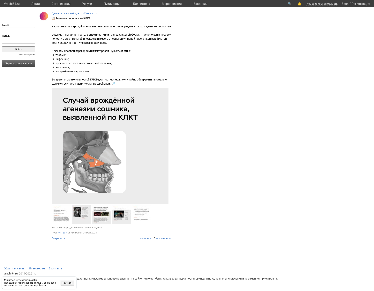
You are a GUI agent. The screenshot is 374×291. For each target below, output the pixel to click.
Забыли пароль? (27, 54)
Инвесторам (37, 268)
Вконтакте (55, 268)
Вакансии (200, 4)
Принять (67, 282)
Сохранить (58, 238)
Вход (345, 4)
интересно (146, 238)
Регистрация (361, 4)
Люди (35, 4)
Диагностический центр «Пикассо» (74, 13)
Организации (61, 4)
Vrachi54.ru (12, 4)
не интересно (163, 238)
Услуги (87, 4)
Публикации (112, 4)
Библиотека (141, 4)
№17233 (62, 232)
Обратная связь (14, 268)
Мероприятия (172, 4)
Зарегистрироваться (18, 63)
